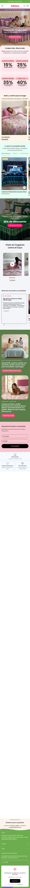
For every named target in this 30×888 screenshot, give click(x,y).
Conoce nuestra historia (12, 370)
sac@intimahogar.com (15, 827)
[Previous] (2, 1)
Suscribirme (15, 446)
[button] (24, 6)
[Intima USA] (15, 5)
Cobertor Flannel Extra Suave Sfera (14, 192)
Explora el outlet (15, 225)
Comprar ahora (15, 37)
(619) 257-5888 (15, 825)
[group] (15, 1)
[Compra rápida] (24, 187)
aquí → (23, 9)
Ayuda (3, 848)
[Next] (28, 1)
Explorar (5, 139)
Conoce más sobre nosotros (9, 839)
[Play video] (12, 264)
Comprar (12, 280)
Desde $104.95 (6, 193)
